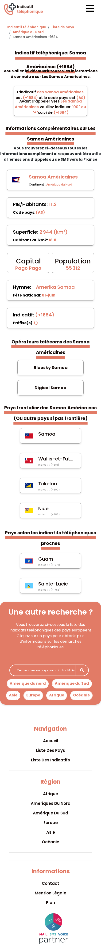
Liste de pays (62, 27)
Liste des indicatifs (50, 760)
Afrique (56, 695)
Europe (33, 695)
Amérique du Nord (28, 32)
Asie (13, 695)
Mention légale (50, 893)
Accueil (50, 741)
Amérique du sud (50, 813)
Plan (50, 902)
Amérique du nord (28, 683)
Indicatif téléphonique (26, 27)
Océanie (81, 695)
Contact (50, 883)
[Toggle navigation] (86, 9)
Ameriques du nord (50, 803)
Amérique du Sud (72, 683)
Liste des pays (50, 750)
